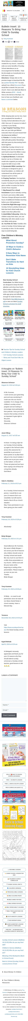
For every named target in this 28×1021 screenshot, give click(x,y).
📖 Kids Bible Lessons (14, 869)
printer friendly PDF (11, 83)
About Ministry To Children (12, 972)
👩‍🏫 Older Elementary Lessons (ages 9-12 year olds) (14, 925)
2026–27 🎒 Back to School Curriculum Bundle (14, 775)
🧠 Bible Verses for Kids (14, 903)
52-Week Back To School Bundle (4, 17)
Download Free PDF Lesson (8, 339)
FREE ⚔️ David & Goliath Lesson (14, 783)
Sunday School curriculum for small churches (12, 304)
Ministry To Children (13, 10)
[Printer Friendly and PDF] (11, 43)
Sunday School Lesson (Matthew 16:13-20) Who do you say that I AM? (13, 942)
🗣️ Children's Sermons (14, 888)
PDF (13, 92)
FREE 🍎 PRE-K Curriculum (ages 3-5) (23, 17)
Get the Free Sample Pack (8, 323)
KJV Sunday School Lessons (13, 355)
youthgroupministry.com (11, 1014)
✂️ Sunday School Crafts (14, 884)
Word (19, 92)
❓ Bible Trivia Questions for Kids (14, 911)
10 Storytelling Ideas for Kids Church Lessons (15, 270)
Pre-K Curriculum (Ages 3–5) (14, 787)
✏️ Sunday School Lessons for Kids (14, 874)
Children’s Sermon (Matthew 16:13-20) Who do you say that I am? (13, 950)
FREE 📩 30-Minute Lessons (14, 780)
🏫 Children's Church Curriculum (14, 879)
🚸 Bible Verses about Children (14, 907)
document (18, 85)
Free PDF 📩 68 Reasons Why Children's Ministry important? (14, 930)
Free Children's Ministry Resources (11, 981)
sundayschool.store (17, 1009)
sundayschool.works (13, 1011)
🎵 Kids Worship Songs (14, 920)
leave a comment (7, 99)
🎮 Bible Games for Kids (14, 899)
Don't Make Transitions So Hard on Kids (15, 261)
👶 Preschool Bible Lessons (14, 892)
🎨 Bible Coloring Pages (14, 895)
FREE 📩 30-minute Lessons (14, 18)
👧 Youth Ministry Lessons (14, 916)
